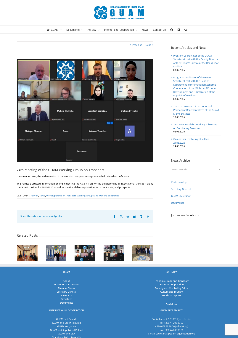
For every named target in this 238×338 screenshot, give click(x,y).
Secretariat (67, 295)
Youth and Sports (171, 295)
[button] (185, 29)
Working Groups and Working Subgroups (98, 195)
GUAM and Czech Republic (66, 322)
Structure (66, 299)
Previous (137, 45)
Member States (66, 288)
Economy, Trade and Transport (172, 281)
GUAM (34, 195)
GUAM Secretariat (181, 196)
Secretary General (181, 189)
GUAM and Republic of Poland (66, 330)
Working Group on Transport (61, 195)
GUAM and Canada (66, 319)
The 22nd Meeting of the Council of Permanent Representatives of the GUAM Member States (196, 110)
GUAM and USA (66, 333)
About (66, 281)
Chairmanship (178, 182)
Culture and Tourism (171, 291)
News (42, 195)
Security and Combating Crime (171, 288)
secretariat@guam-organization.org (175, 333)
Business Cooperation (172, 284)
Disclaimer (171, 304)
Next (148, 45)
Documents (177, 202)
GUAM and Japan (66, 326)
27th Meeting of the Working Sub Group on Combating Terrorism (195, 126)
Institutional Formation (66, 284)
